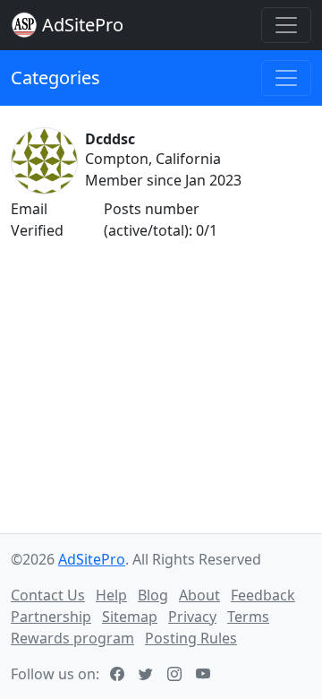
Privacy (192, 616)
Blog (153, 595)
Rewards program (72, 638)
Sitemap (129, 616)
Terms (248, 616)
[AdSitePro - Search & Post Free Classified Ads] (24, 25)
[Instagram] (176, 674)
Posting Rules (191, 638)
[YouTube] (205, 674)
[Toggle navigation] (286, 25)
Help (111, 595)
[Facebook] (119, 674)
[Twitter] (148, 674)
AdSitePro (82, 25)
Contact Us (48, 595)
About (199, 595)
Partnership (51, 616)
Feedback (263, 595)
